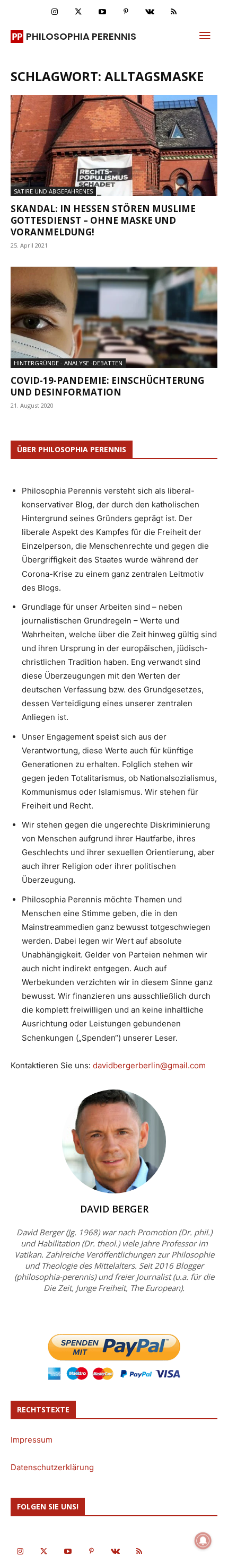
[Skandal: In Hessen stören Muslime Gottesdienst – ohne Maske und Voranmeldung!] (114, 145)
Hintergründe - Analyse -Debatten (68, 363)
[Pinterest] (126, 12)
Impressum (31, 1440)
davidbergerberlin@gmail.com (149, 1065)
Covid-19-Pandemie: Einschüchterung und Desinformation (107, 386)
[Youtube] (102, 12)
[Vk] (150, 12)
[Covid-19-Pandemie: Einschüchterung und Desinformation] (114, 317)
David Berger (114, 1208)
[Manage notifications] (203, 1540)
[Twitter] (78, 12)
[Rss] (173, 12)
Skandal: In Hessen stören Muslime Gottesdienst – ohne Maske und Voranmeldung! (103, 220)
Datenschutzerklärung (52, 1467)
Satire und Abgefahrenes (53, 191)
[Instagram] (54, 12)
